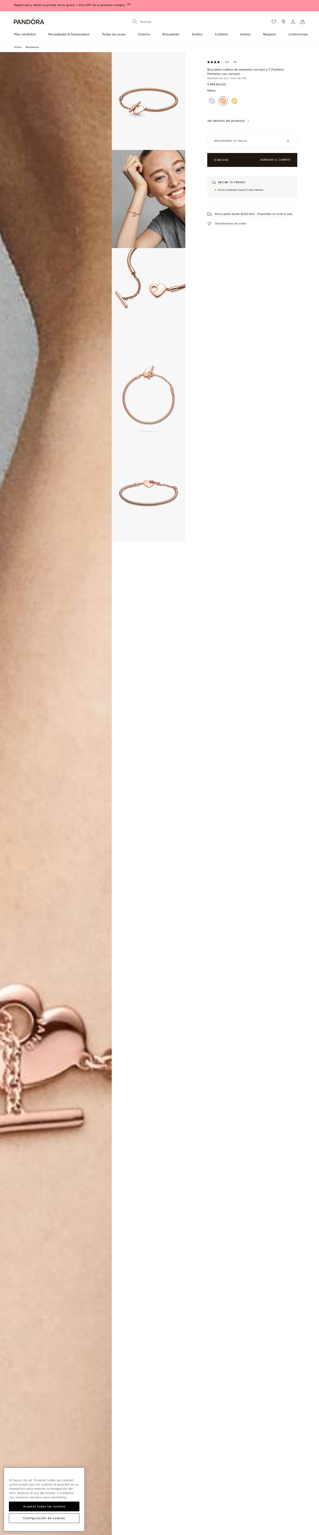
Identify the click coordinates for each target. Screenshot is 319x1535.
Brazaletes (170, 34)
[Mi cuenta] (293, 21)
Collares (221, 34)
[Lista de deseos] (274, 21)
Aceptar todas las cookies (44, 1506)
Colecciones (298, 34)
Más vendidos (25, 34)
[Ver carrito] (302, 21)
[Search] (135, 22)
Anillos (197, 34)
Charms (144, 34)
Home (17, 47)
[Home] (29, 22)
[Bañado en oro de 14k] (234, 100)
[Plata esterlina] (211, 100)
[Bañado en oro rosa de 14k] (223, 100)
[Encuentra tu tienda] (283, 21)
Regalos (269, 34)
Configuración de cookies (44, 1518)
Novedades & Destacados (68, 34)
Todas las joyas (114, 34)
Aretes (245, 34)
